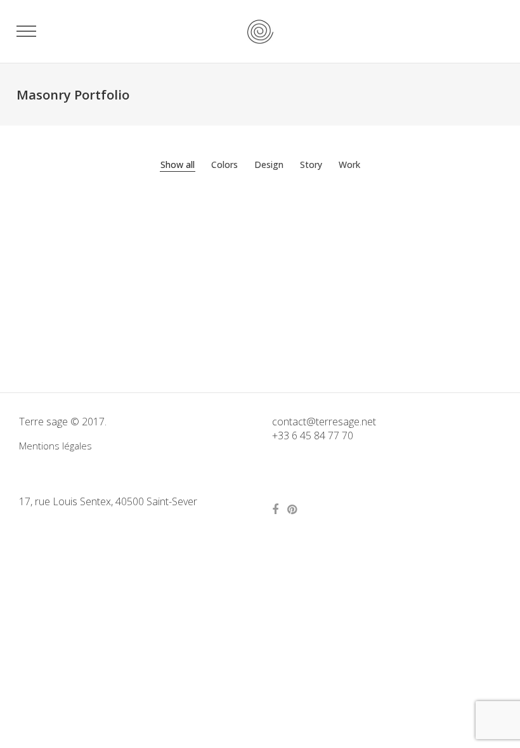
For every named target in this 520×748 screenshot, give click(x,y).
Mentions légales (55, 445)
